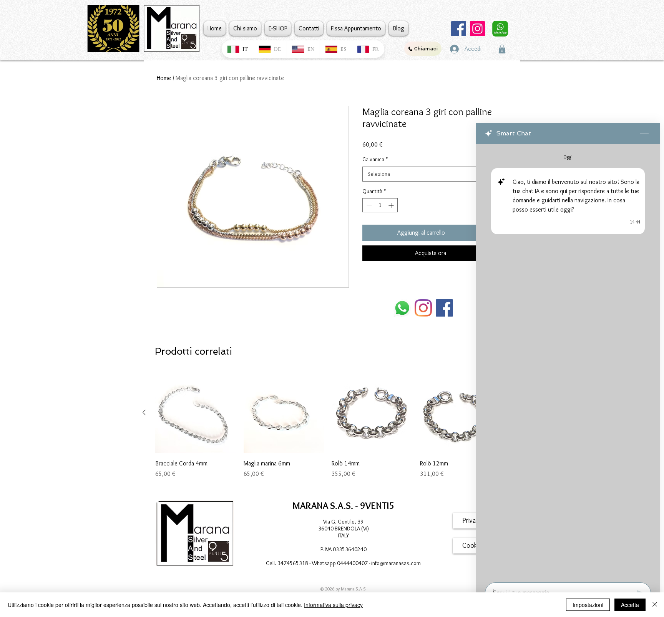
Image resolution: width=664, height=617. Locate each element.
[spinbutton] (380, 205)
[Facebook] (458, 28)
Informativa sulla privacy (333, 605)
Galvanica (375, 159)
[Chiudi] (654, 605)
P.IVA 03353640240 (343, 549)
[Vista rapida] (195, 412)
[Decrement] (368, 205)
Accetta (630, 605)
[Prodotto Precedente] (144, 412)
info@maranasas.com (396, 563)
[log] (568, 361)
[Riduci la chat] (644, 133)
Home (164, 78)
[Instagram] (477, 28)
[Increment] (392, 205)
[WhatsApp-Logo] (402, 308)
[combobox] (430, 174)
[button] (502, 49)
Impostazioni (588, 605)
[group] (327, 429)
